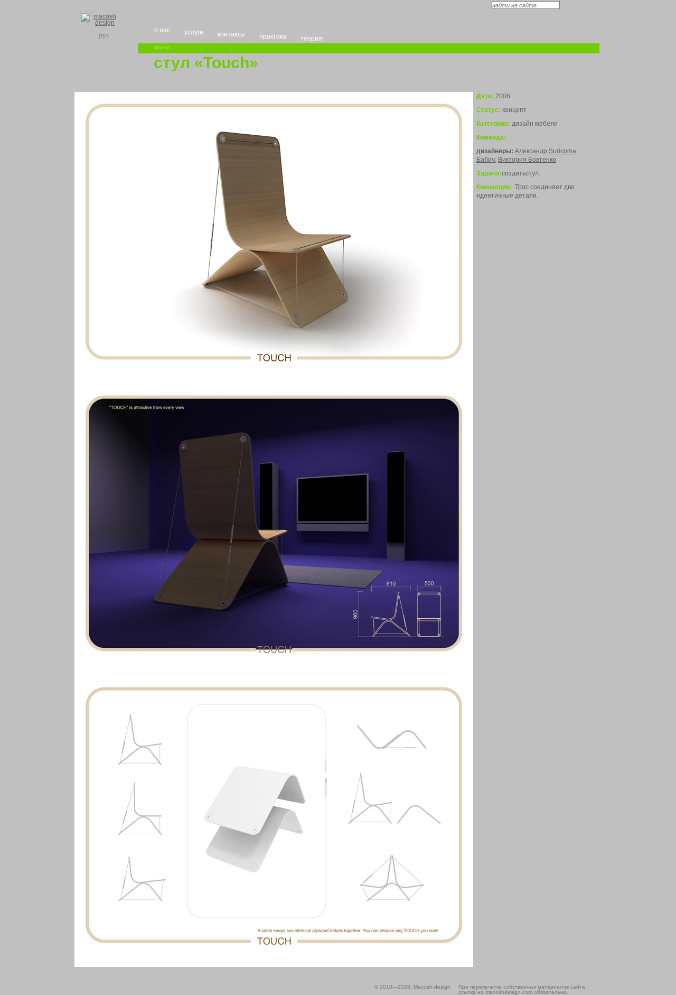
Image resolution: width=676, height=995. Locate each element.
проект (162, 47)
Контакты (231, 34)
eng (91, 35)
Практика (272, 36)
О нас (162, 30)
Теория (311, 38)
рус (104, 35)
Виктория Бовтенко (527, 159)
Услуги (193, 32)
